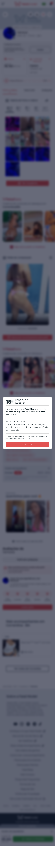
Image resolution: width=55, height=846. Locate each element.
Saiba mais (25, 438)
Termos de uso (11, 414)
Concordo (27, 444)
